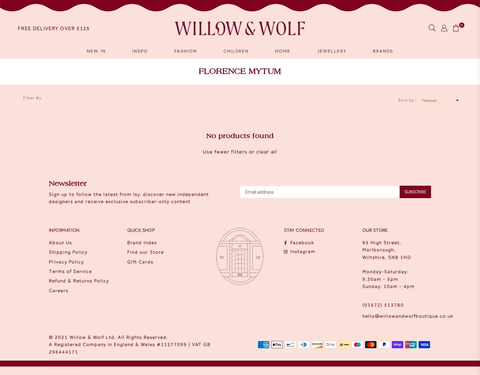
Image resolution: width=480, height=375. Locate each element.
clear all (266, 152)
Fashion (185, 51)
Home (283, 51)
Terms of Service (70, 271)
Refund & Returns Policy (79, 281)
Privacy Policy (66, 262)
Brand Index (142, 242)
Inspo (140, 51)
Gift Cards (140, 262)
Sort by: (407, 100)
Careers (59, 290)
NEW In (96, 51)
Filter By (32, 98)
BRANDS (383, 51)
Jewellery (331, 51)
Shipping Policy (68, 252)
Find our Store (145, 252)
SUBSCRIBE (415, 191)
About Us (60, 242)
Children (236, 51)
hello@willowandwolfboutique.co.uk (407, 316)
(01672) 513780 (383, 305)
